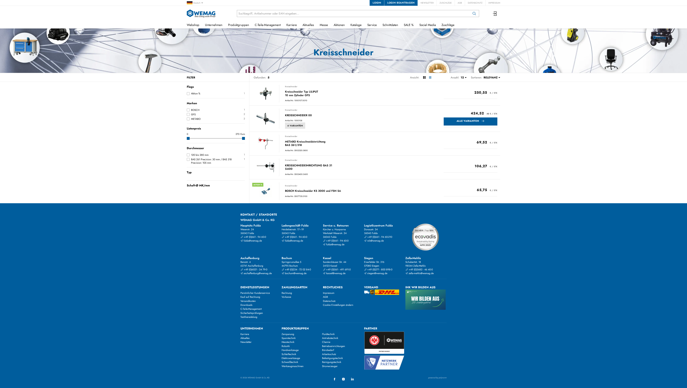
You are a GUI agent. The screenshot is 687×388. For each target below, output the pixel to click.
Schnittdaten (390, 25)
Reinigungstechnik (331, 362)
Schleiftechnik (289, 354)
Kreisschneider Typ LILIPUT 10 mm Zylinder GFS (301, 93)
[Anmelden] (495, 13)
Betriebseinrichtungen (333, 346)
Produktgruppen (238, 25)
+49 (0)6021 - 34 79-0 (255, 269)
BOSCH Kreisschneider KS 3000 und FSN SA (313, 191)
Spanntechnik (289, 338)
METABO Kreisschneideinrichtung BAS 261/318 (305, 143)
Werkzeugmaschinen (292, 366)
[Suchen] (474, 13)
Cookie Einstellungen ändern (338, 305)
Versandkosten (248, 301)
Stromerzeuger (330, 366)
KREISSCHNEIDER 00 (298, 115)
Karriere (291, 25)
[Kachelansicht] (424, 77)
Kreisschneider (291, 86)
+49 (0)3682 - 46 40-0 (420, 269)
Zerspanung (240, 33)
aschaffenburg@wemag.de (257, 273)
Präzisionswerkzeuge (219, 33)
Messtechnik (288, 342)
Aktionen (339, 25)
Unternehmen (213, 25)
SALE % (409, 25)
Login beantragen (401, 2)
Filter (191, 77)
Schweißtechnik (290, 362)
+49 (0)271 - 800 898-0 (379, 269)
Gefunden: (260, 77)
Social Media (427, 25)
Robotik (286, 346)
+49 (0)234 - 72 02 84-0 (297, 269)
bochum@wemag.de (295, 273)
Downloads (246, 305)
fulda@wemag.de (252, 240)
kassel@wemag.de (335, 273)
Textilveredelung (248, 317)
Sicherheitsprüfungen (251, 313)
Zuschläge (446, 2)
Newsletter (427, 2)
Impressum (494, 2)
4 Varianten (295, 125)
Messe (324, 25)
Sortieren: (476, 77)
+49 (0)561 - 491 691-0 (338, 269)
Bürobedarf (328, 350)
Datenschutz (475, 2)
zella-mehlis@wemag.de (421, 273)
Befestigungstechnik (332, 358)
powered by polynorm (437, 377)
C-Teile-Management (268, 25)
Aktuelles (308, 25)
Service (372, 25)
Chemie (326, 342)
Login (377, 2)
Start (189, 33)
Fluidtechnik (328, 334)
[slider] (188, 138)
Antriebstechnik (330, 338)
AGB (460, 2)
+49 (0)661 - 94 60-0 (254, 237)
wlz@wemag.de (375, 240)
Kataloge (356, 25)
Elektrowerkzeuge (291, 358)
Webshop (200, 33)
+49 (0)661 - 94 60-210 (379, 237)
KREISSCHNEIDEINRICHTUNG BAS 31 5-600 (308, 167)
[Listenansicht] (430, 77)
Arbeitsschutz (329, 354)
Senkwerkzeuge (258, 33)
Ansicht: (414, 77)
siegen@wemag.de (377, 273)
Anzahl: (455, 77)
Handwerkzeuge (290, 350)
